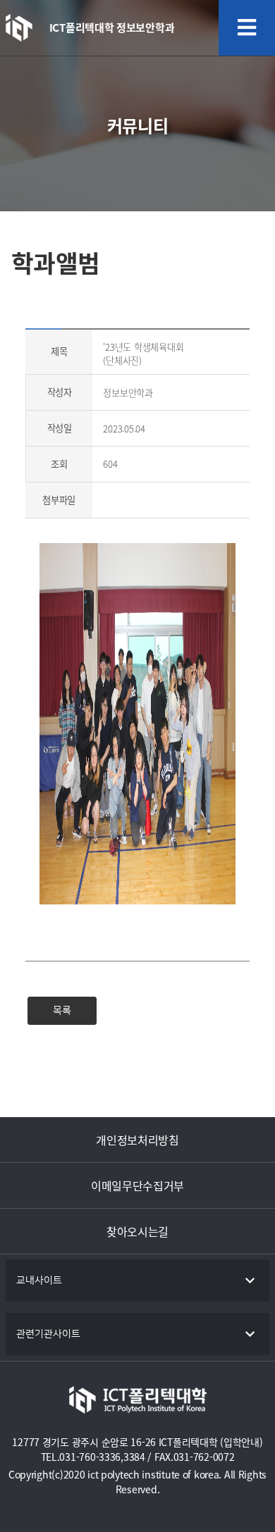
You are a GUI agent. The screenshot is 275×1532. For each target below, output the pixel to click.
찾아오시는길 (137, 1231)
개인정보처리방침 (137, 1139)
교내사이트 (39, 1280)
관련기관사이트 (48, 1334)
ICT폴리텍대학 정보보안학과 (112, 27)
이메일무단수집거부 (137, 1185)
